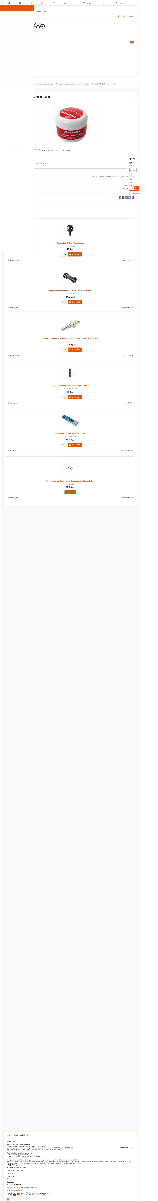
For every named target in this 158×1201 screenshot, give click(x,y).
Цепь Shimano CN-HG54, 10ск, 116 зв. (70, 433)
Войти (123, 16)
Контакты (10, 1182)
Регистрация (130, 16)
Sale (45, 11)
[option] (71, 133)
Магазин (38, 11)
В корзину (134, 188)
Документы (11, 1179)
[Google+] (126, 197)
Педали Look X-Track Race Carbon (70, 243)
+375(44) (15, 1185)
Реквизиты (10, 1176)
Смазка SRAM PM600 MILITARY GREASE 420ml (70, 386)
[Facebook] (123, 197)
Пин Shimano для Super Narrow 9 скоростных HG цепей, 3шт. (70, 481)
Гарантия (10, 1173)
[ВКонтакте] (120, 197)
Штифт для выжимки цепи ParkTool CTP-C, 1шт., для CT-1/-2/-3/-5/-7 (70, 338)
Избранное (136, 193)
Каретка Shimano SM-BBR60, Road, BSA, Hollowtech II (70, 291)
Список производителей (15, 1170)
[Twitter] (129, 197)
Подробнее (70, 492)
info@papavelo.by (16, 1190)
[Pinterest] (133, 197)
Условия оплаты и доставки (16, 1167)
